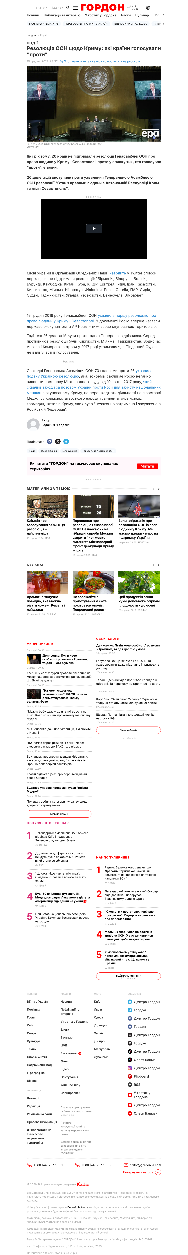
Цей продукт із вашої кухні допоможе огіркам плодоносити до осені (139, 601)
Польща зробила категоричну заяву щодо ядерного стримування (57, 803)
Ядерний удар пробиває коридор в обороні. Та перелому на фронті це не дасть (128, 683)
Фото (64, 1061)
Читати (147, 466)
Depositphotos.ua (77, 1207)
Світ (30, 1025)
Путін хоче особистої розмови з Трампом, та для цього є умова (128, 647)
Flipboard (141, 1076)
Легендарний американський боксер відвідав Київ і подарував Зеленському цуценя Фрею (131, 894)
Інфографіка (36, 1073)
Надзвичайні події (40, 1065)
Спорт (31, 1033)
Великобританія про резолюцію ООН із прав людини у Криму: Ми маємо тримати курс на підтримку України (138, 529)
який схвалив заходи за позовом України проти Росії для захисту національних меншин (94, 387)
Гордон (31, 35)
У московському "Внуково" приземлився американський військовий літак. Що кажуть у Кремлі (127, 957)
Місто (97, 994)
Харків (99, 1033)
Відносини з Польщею (130, 23)
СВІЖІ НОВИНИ (40, 644)
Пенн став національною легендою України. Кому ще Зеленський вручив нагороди (62, 917)
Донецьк (100, 1025)
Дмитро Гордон (147, 1002)
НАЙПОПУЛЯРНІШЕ (112, 857)
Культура (33, 1041)
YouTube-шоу (70, 1085)
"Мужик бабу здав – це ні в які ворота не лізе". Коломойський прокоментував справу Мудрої (59, 715)
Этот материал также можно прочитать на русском (102, 61)
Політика (143, 542)
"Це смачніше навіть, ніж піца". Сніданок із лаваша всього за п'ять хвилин (60, 877)
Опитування (69, 1077)
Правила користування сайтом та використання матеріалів (76, 1111)
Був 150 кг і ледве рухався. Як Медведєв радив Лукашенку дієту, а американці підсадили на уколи (62, 897)
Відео (65, 1069)
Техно (31, 1049)
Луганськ (101, 1057)
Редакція (33, 1106)
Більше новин (59, 813)
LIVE (64, 1045)
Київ (97, 1001)
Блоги (126, 15)
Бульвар (142, 15)
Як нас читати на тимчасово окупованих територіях (39, 1136)
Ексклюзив (69, 1053)
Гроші (31, 1017)
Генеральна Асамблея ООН (98, 451)
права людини (49, 451)
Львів (98, 1009)
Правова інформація (42, 1122)
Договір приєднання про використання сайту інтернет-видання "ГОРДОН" (76, 1147)
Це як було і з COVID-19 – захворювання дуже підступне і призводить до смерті (127, 664)
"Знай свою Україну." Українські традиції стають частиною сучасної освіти (127, 701)
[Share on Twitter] (58, 442)
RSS (137, 1085)
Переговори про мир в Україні (86, 23)
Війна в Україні (37, 1001)
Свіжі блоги (108, 639)
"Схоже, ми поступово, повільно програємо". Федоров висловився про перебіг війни (130, 915)
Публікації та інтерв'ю (62, 15)
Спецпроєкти (70, 1093)
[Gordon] (102, 8)
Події (43, 35)
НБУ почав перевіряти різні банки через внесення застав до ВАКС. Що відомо (55, 744)
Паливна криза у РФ (44, 23)
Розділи (66, 994)
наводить (118, 273)
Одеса (98, 1017)
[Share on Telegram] (66, 442)
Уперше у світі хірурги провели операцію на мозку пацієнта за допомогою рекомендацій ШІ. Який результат (59, 676)
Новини (33, 15)
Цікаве (32, 1081)
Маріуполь (102, 1049)
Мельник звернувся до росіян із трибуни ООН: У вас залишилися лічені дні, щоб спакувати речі (129, 935)
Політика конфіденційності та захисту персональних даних (75, 1128)
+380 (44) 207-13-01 (48, 1165)
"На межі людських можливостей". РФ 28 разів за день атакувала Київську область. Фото (57, 696)
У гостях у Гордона (100, 15)
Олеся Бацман (146, 1060)
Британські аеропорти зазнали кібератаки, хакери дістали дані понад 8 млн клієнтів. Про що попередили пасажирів (57, 760)
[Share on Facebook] (49, 442)
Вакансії (33, 1098)
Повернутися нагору (138, 1172)
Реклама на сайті (39, 1114)
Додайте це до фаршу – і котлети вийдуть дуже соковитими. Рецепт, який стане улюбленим (60, 856)
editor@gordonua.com (145, 1165)
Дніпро (99, 1041)
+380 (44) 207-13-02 (96, 1165)
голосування (69, 451)
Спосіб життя (37, 1057)
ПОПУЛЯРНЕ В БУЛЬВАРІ (48, 823)
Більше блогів (128, 730)
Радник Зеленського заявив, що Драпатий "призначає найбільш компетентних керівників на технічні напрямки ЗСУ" (130, 873)
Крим (32, 451)
